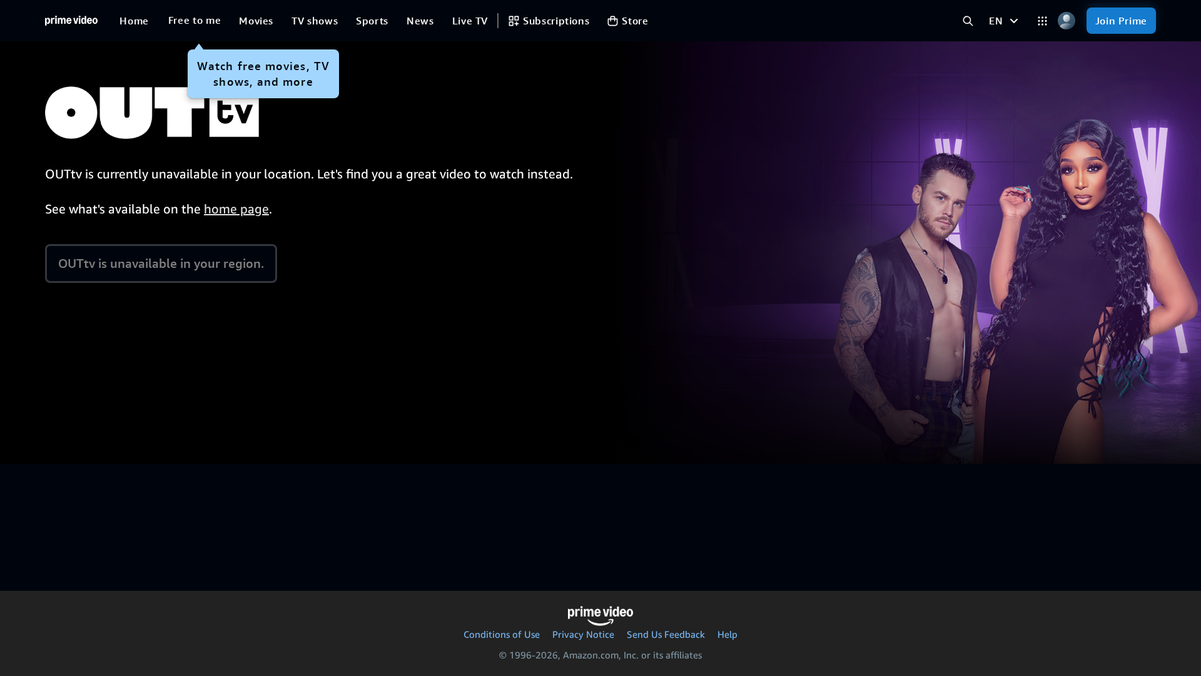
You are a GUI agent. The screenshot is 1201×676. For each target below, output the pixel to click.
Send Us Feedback (666, 634)
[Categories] (1042, 21)
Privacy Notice (583, 634)
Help (727, 634)
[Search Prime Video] (968, 21)
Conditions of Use (502, 634)
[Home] (71, 21)
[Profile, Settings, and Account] (1067, 21)
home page (236, 209)
